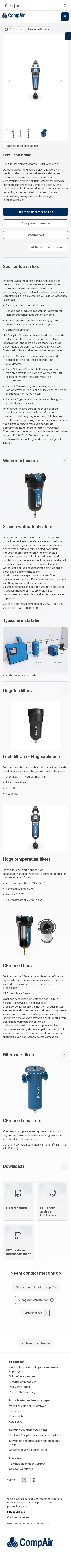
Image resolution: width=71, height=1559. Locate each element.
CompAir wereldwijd (21, 1468)
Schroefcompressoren (22, 1376)
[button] (35, 267)
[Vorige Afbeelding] (9, 80)
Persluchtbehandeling (22, 1392)
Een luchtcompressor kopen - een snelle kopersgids (33, 1369)
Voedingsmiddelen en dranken (27, 1405)
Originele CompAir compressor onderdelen (35, 1435)
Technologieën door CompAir (27, 1463)
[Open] (65, 16)
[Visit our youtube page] (33, 1480)
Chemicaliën (16, 1416)
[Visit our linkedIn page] (24, 1480)
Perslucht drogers (20, 1386)
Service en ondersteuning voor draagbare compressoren (34, 1442)
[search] (65, 6)
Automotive (16, 1421)
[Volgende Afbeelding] (61, 80)
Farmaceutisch (17, 1411)
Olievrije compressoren (23, 1381)
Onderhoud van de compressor (28, 1449)
